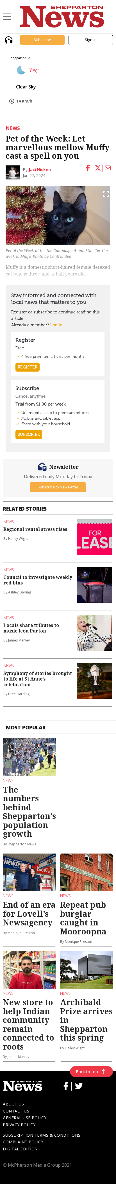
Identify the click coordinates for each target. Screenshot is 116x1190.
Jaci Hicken (40, 169)
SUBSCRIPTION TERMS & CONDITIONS (42, 1135)
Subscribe (42, 39)
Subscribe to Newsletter (58, 487)
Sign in (91, 39)
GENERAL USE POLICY (24, 1117)
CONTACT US (16, 1111)
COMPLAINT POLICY (23, 1142)
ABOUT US (13, 1104)
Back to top (87, 1071)
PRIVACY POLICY (19, 1124)
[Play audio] (8, 39)
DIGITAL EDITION (20, 1149)
